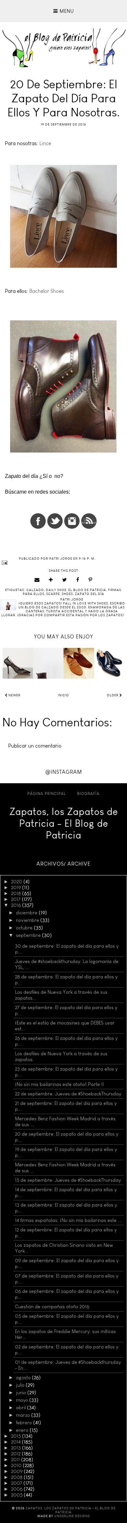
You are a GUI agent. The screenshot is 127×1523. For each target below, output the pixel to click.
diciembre (27, 913)
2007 (17, 1483)
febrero (24, 1423)
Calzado (35, 590)
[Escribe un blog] (51, 580)
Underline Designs (72, 1516)
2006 (17, 1489)
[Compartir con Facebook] (78, 580)
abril (21, 1408)
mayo (22, 1400)
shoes (67, 594)
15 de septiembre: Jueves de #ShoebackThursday (68, 1180)
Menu (66, 11)
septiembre (29, 935)
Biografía (88, 793)
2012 (16, 1454)
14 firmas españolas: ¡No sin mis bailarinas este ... (68, 1220)
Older (113, 695)
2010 (17, 1465)
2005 (17, 1495)
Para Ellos (33, 594)
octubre (25, 928)
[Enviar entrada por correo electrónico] (63, 563)
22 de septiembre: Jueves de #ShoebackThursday (68, 1094)
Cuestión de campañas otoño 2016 (52, 1307)
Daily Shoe (56, 590)
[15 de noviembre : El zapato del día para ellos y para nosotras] (79, 663)
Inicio (63, 695)
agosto (24, 1377)
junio (21, 1393)
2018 (16, 893)
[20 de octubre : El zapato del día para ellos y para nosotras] (109, 663)
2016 (16, 905)
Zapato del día (89, 594)
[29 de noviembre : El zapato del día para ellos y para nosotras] (48, 663)
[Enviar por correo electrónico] (37, 580)
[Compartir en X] (64, 580)
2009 (17, 1471)
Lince (45, 143)
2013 (16, 1448)
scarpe (53, 594)
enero (23, 1430)
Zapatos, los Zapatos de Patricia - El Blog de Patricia (63, 823)
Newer (14, 695)
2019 (16, 887)
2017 (16, 899)
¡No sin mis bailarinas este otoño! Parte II (59, 1084)
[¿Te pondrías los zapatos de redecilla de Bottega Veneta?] (18, 663)
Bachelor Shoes (46, 291)
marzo (23, 1415)
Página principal (46, 793)
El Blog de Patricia (87, 590)
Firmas (114, 590)
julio (21, 1385)
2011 (16, 1460)
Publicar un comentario (35, 746)
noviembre (28, 920)
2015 (16, 1436)
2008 (17, 1477)
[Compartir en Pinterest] (90, 580)
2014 (16, 1442)
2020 (17, 882)
